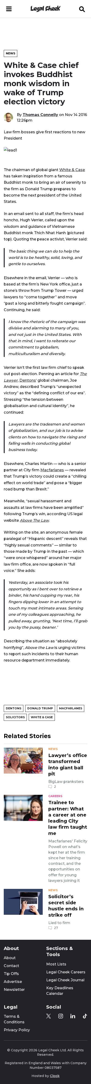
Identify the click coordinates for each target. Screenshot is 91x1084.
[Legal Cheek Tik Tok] (85, 1016)
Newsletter (14, 989)
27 (56, 928)
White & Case (72, 169)
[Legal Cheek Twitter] (48, 1016)
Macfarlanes (52, 470)
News (10, 53)
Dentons (27, 380)
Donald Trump (40, 708)
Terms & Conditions (14, 1019)
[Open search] (82, 9)
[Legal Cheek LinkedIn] (72, 1016)
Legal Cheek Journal (65, 980)
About (10, 958)
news (53, 749)
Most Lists (56, 964)
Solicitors (15, 717)
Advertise (13, 981)
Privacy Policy (17, 1030)
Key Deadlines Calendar (59, 991)
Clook (55, 1076)
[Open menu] (9, 9)
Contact (11, 966)
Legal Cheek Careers (65, 972)
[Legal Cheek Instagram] (60, 1016)
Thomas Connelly (40, 114)
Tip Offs (11, 973)
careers (55, 796)
